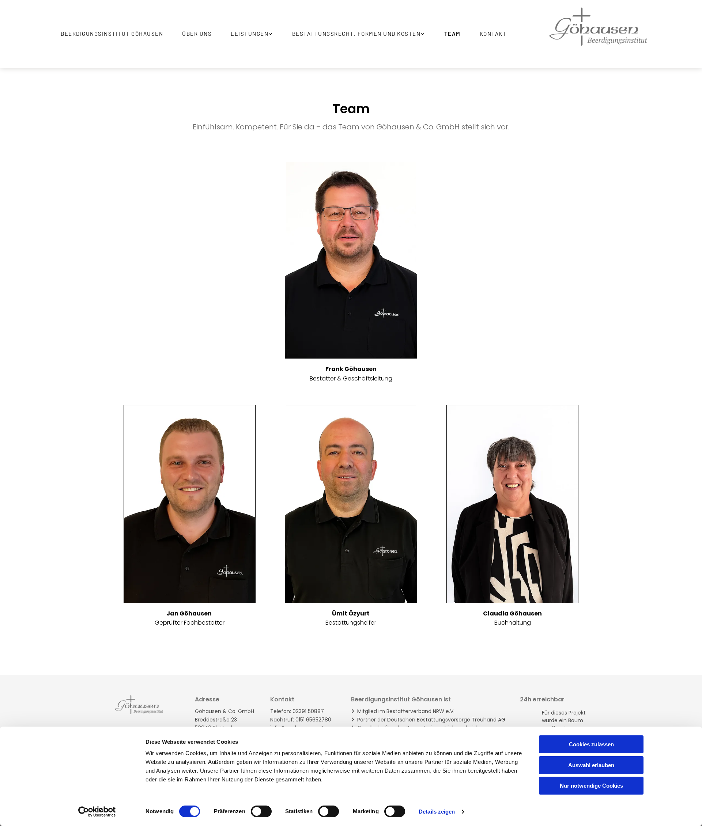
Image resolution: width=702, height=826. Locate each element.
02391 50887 (307, 711)
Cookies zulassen (591, 744)
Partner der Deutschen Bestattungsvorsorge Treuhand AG (431, 719)
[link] (255, 33)
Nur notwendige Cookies (591, 786)
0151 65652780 (313, 719)
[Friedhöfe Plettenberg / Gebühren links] (423, 33)
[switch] (261, 811)
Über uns (197, 33)
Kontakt (493, 33)
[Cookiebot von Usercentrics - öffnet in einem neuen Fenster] (97, 811)
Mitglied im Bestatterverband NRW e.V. (405, 711)
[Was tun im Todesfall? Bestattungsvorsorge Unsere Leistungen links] (271, 33)
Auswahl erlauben (591, 765)
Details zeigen (437, 811)
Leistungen (249, 33)
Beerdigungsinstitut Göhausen (112, 33)
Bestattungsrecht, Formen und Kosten (356, 33)
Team (452, 33)
